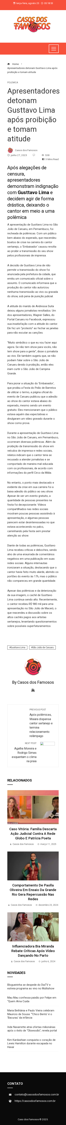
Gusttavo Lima (18, 647)
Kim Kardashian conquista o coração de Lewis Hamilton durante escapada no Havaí (31, 1043)
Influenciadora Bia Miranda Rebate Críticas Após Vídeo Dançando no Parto (33, 951)
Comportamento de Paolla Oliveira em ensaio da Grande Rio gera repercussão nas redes (33, 892)
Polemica (12, 82)
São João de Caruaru (43, 647)
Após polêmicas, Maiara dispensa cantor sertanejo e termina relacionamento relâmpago (41, 723)
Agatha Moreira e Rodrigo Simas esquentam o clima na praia (24, 752)
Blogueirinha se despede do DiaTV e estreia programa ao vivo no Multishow (30, 986)
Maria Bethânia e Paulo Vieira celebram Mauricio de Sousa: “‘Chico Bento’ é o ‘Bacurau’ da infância (30, 1014)
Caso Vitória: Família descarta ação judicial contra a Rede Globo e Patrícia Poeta (33, 833)
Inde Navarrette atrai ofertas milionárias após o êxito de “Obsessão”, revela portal (32, 1028)
